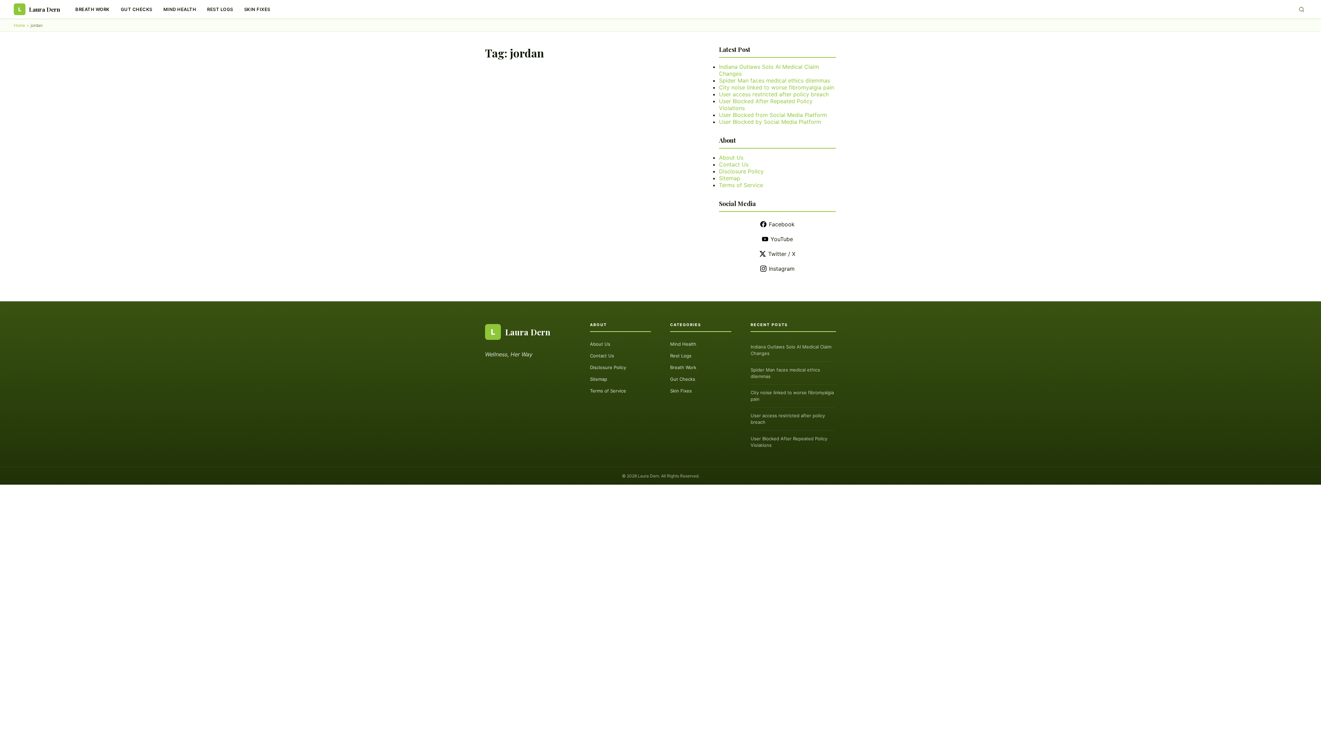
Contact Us (734, 164)
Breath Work (92, 9)
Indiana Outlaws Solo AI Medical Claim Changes (791, 350)
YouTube (782, 239)
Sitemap (729, 178)
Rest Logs (220, 9)
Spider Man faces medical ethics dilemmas (774, 80)
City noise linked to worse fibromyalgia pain (776, 87)
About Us (731, 157)
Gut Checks (136, 9)
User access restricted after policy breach (774, 94)
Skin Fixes (257, 9)
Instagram (782, 268)
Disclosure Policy (741, 171)
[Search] (1301, 9)
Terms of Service (741, 185)
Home (19, 25)
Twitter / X (781, 253)
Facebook (782, 224)
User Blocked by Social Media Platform (770, 121)
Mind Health (179, 9)
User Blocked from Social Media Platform (773, 114)
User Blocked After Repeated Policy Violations (789, 442)
